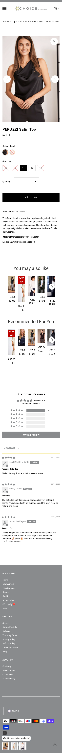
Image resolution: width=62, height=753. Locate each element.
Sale (4, 608)
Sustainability (8, 678)
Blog (4, 651)
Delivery (6, 631)
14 (23, 168)
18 (40, 168)
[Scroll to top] (55, 744)
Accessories (8, 600)
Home (6, 21)
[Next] (55, 79)
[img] (8, 457)
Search (5, 623)
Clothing (6, 596)
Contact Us (7, 674)
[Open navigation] (7, 8)
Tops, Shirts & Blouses (24, 21)
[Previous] (7, 79)
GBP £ (15, 711)
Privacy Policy (8, 639)
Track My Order (9, 635)
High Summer (8, 588)
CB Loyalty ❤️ (8, 604)
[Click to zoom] (54, 41)
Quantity (6, 181)
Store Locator (8, 670)
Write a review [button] (31, 434)
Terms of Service (10, 647)
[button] (16, 410)
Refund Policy (8, 643)
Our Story (6, 666)
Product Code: (9, 211)
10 (6, 168)
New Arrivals (8, 584)
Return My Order (10, 627)
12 (15, 168)
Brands (5, 592)
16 (32, 168)
